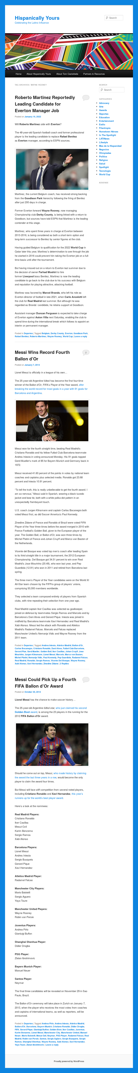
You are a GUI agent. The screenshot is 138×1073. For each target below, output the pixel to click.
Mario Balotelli (28, 1035)
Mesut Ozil (41, 1035)
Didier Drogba (77, 1026)
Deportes (28, 333)
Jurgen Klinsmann (33, 654)
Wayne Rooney (54, 336)
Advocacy (104, 103)
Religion (103, 160)
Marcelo (60, 654)
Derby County (57, 333)
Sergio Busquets (70, 1038)
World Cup (68, 336)
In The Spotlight (107, 135)
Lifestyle (103, 142)
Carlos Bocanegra (23, 648)
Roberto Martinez (38, 336)
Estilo (102, 124)
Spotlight (104, 167)
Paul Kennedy (50, 657)
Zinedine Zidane (50, 663)
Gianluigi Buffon (41, 1029)
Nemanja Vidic (35, 657)
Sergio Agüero (54, 1038)
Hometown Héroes (108, 131)
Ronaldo (31, 660)
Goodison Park (81, 333)
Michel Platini (21, 657)
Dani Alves (56, 648)
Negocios (104, 149)
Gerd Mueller (33, 651)
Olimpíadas (105, 152)
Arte (101, 106)
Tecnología (105, 170)
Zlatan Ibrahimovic (35, 1044)
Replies (64, 663)
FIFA (17, 1029)
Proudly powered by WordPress (69, 1061)
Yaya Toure (20, 1044)
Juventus (80, 1029)
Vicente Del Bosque (60, 660)
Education (104, 117)
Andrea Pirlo (48, 1023)
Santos (43, 1038)
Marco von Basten (73, 654)
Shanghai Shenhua (32, 1041)
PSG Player (61, 1035)
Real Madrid (20, 660)
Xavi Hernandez (34, 663)
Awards (103, 110)
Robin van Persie (30, 1038)
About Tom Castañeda (67, 73)
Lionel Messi (49, 654)
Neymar (51, 1035)
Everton (69, 333)
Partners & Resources (94, 73)
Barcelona (31, 1026)
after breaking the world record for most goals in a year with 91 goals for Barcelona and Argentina (51, 389)
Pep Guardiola (64, 657)
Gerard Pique (26, 1029)
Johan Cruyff (71, 651)
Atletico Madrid (64, 645)
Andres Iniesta (49, 645)
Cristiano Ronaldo (41, 648)
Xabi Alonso (20, 663)
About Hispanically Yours (39, 73)
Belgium (46, 333)
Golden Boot (56, 1029)
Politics (103, 156)
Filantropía (104, 128)
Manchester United (70, 1032)
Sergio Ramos (43, 660)
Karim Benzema (22, 1032)
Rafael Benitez (22, 336)
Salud (102, 163)
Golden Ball (46, 651)
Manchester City (52, 1032)
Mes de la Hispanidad (110, 145)
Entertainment (106, 120)
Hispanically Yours (37, 17)
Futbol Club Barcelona (73, 648)
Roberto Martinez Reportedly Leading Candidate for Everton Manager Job (45, 104)
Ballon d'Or (77, 645)
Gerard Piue (20, 651)
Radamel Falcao (80, 657)
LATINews (104, 138)
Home (18, 73)
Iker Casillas (58, 651)
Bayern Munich (44, 1026)
